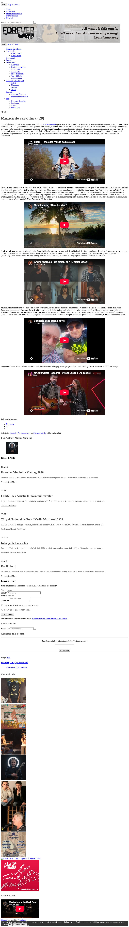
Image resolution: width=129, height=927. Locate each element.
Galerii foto (15, 71)
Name (4, 590)
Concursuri (10, 58)
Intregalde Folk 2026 (14, 543)
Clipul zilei (15, 69)
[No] (28, 925)
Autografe (15, 65)
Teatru (13, 90)
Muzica (14, 87)
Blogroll (9, 18)
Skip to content (14, 4)
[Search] (35, 23)
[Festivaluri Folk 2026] (13, 754)
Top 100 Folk (16, 76)
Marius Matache (39, 433)
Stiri (7, 99)
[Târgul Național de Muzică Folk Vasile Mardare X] (13, 856)
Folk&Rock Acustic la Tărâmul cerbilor (27, 496)
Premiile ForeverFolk (19, 96)
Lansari (9, 60)
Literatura (15, 85)
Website (4, 595)
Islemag (4, 920)
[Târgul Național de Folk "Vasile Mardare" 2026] (13, 728)
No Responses (23, 433)
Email (4, 593)
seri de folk (15, 108)
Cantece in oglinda (18, 67)
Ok (10, 925)
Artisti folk (10, 51)
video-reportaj (16, 78)
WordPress (22, 920)
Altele (13, 83)
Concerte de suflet (18, 101)
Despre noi (10, 11)
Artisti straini (16, 56)
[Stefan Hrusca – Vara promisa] (13, 779)
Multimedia (10, 62)
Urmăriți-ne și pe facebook (14, 662)
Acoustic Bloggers (18, 94)
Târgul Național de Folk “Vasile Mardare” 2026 (32, 519)
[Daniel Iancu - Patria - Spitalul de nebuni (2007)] (21, 859)
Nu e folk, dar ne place (15, 81)
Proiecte (9, 92)
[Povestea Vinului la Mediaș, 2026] (13, 702)
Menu (4, 5)
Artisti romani (16, 53)
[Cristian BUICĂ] (13, 831)
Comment (5, 601)
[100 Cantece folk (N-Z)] (13, 805)
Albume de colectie (13, 49)
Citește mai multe (19, 925)
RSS (8, 658)
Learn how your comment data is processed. (49, 619)
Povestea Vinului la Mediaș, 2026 (22, 472)
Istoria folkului (12, 16)
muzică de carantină (48, 124)
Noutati (14, 105)
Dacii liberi (8, 566)
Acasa (8, 9)
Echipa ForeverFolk (14, 13)
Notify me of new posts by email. (17, 610)
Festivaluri (15, 103)
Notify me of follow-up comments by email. (21, 605)
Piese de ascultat (17, 74)
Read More (11, 482)
